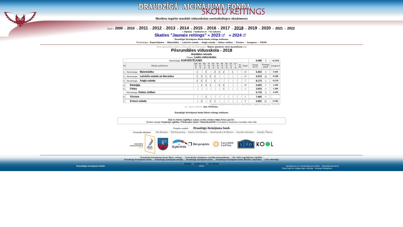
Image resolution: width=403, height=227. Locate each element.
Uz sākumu (215, 31)
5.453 (259, 72)
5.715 (259, 92)
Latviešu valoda (190, 42)
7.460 (259, 96)
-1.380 (275, 89)
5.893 (259, 85)
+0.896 (275, 76)
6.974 (259, 76)
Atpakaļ (187, 164)
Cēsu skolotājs (272, 159)
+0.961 (275, 101)
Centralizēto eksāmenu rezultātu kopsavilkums (207, 157)
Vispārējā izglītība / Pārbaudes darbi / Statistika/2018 (188, 122)
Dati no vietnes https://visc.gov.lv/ (201, 120)
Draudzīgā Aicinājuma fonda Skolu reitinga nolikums (201, 112)
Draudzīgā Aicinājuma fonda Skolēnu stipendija (239, 159)
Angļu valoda (208, 42)
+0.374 (275, 81)
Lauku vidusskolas (205, 57)
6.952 (259, 101)
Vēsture (240, 42)
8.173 (259, 80)
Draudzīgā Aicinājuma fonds (211, 128)
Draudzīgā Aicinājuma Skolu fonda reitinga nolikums (201, 39)
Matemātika (173, 42)
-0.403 (275, 72)
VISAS (263, 42)
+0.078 (275, 60)
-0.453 (275, 92)
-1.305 (275, 85)
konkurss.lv (201, 31)
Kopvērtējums (157, 42)
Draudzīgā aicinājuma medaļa (169, 159)
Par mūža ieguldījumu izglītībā (248, 157)
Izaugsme (252, 42)
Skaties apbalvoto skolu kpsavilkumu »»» (226, 47)
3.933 (259, 88)
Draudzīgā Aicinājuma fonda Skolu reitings (161, 157)
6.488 (259, 60)
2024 (237, 35)
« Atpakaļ (187, 31)
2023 (216, 35)
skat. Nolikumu (210, 107)
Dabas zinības (225, 42)
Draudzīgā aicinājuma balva (199, 159)
